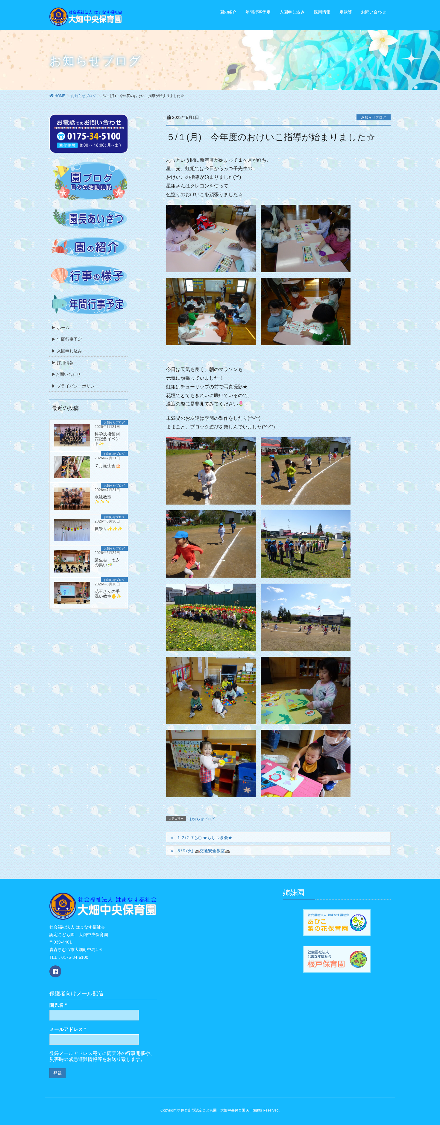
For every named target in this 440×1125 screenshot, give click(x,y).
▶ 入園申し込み (66, 351)
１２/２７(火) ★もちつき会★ (204, 837)
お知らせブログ (373, 117)
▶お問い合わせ (66, 374)
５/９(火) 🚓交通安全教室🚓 (203, 850)
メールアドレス (67, 1029)
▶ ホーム (60, 327)
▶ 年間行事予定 (66, 339)
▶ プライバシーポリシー (75, 386)
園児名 (58, 1005)
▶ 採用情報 (62, 362)
